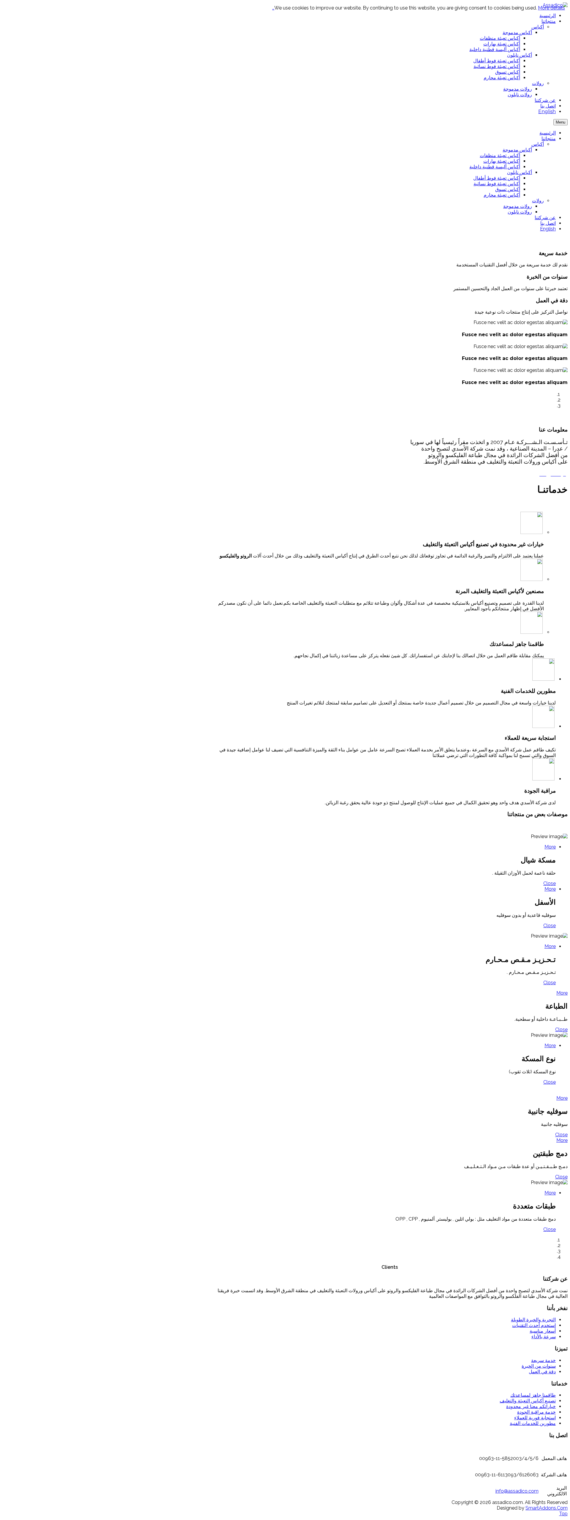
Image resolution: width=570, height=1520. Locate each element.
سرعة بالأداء (543, 1336)
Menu (560, 122)
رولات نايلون (520, 212)
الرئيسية (547, 133)
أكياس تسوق (507, 189)
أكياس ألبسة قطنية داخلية (494, 167)
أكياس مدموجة (517, 150)
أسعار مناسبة (543, 1331)
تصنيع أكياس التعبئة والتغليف (528, 1401)
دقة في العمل (542, 1371)
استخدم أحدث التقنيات (534, 1325)
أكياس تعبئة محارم (502, 195)
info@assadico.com (517, 1491)
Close (549, 883)
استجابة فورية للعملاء (535, 1418)
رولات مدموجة (517, 206)
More (550, 847)
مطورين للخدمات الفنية (533, 1423)
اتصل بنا (548, 223)
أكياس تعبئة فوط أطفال (496, 178)
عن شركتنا (545, 217)
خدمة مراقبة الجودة (536, 1412)
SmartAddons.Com (546, 1508)
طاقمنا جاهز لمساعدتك (533, 1395)
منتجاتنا (549, 138)
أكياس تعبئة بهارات (501, 161)
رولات (538, 200)
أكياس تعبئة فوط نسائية (497, 184)
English (548, 229)
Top (563, 1513)
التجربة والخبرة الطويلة (533, 1320)
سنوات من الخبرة (539, 1366)
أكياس (537, 144)
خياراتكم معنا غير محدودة (531, 1406)
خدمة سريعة (543, 1360)
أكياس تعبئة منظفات (500, 155)
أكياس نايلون (519, 172)
